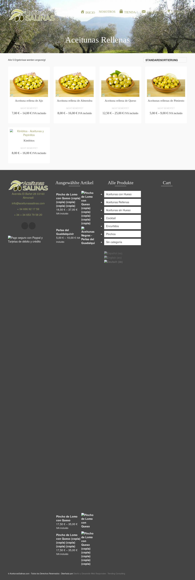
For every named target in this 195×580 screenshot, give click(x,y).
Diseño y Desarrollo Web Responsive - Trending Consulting (99, 573)
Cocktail (111, 218)
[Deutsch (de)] (113, 261)
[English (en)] (113, 257)
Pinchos (111, 234)
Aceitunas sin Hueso (118, 210)
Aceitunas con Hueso (119, 194)
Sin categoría (114, 242)
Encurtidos (112, 226)
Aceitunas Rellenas (117, 202)
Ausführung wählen (29, 120)
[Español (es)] (113, 253)
